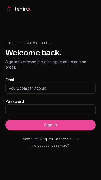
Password (14, 101)
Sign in (50, 125)
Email (10, 79)
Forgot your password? (50, 145)
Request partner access (59, 139)
